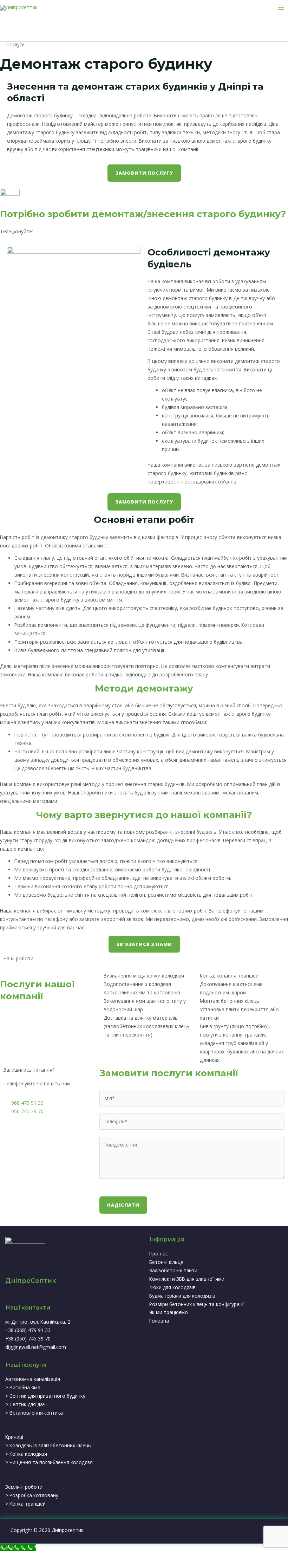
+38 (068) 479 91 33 (57, 231)
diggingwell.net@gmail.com (35, 1347)
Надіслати (123, 1205)
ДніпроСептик (30, 1281)
